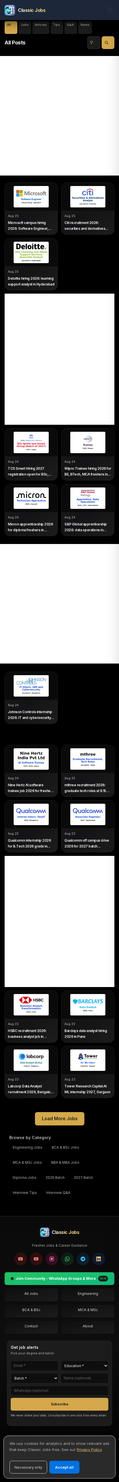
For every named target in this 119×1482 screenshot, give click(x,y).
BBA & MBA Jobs (65, 1162)
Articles (41, 25)
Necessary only (28, 1467)
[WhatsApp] (67, 1259)
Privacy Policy (89, 1449)
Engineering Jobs (27, 1147)
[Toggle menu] (108, 10)
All (9, 25)
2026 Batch (55, 1177)
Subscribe (59, 1404)
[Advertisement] (59, 116)
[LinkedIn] (98, 1259)
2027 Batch (83, 1177)
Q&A (70, 25)
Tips (56, 25)
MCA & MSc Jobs (27, 1162)
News (85, 25)
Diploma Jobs (24, 1177)
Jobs (25, 25)
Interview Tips (25, 1192)
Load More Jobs (59, 1118)
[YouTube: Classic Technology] (36, 1259)
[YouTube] (20, 1259)
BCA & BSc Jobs (65, 1147)
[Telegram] (83, 1259)
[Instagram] (51, 1259)
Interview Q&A (58, 1192)
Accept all (64, 1467)
